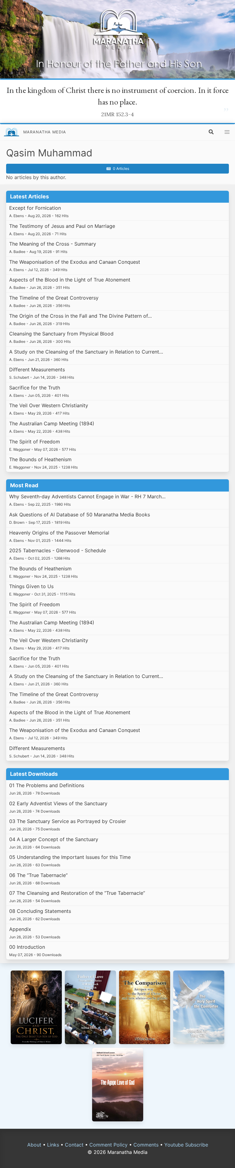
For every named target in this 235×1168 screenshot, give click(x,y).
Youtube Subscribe (186, 1145)
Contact (74, 1145)
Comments (146, 1145)
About (34, 1145)
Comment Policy (108, 1145)
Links (53, 1145)
